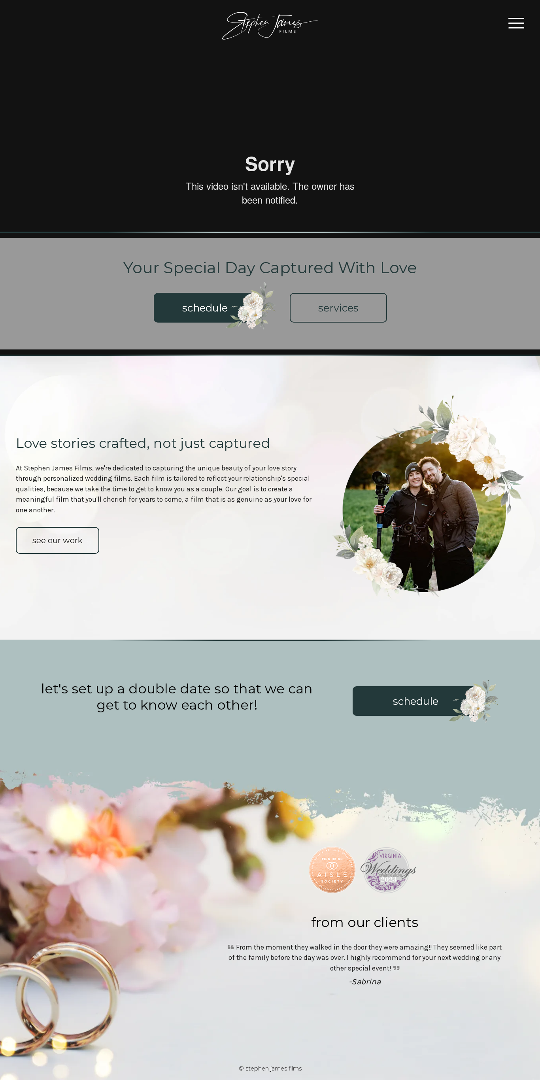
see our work (57, 540)
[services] (338, 320)
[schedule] (205, 320)
